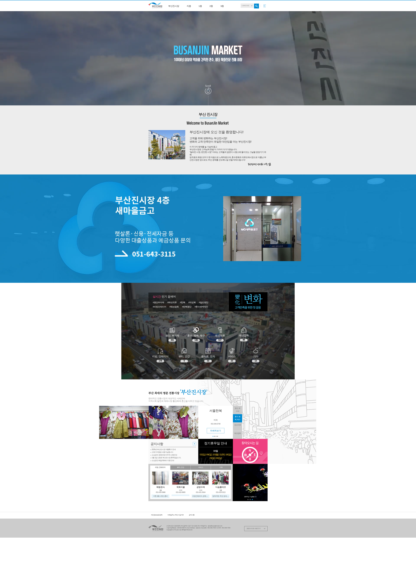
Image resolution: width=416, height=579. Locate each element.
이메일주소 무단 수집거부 (175, 515)
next (195, 423)
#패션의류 (172, 302)
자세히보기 (215, 409)
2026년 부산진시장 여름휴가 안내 (164, 449)
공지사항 (191, 515)
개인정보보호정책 (156, 515)
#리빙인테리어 (159, 307)
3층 (222, 6)
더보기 (194, 443)
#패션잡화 (174, 307)
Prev (235, 482)
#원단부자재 (158, 302)
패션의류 (237, 425)
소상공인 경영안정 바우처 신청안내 (164, 455)
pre (195, 418)
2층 (211, 6)
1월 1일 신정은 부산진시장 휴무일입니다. (166, 458)
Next (264, 482)
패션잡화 (237, 433)
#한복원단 (186, 307)
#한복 (182, 302)
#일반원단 (203, 302)
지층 (189, 6)
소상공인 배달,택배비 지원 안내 (163, 460)
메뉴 (265, 6)
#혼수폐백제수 (201, 307)
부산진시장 (173, 6)
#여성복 (192, 302)
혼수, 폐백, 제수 (237, 418)
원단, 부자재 (237, 409)
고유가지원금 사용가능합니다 (162, 452)
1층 (200, 6)
